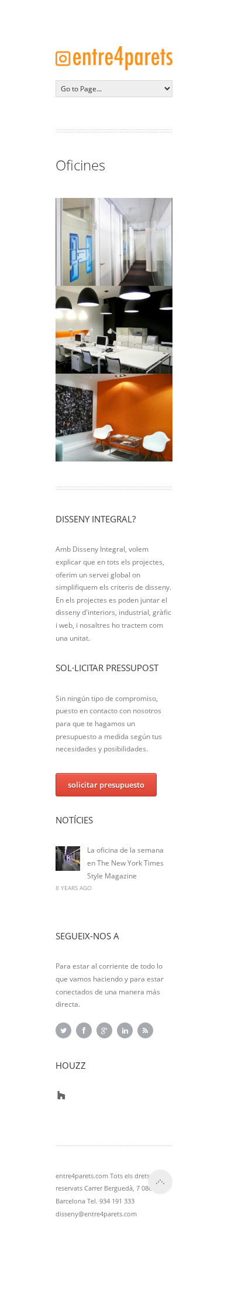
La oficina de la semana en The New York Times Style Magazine (125, 862)
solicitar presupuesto (106, 784)
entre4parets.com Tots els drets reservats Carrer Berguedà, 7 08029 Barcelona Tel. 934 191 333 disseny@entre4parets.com (107, 1194)
